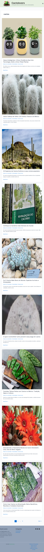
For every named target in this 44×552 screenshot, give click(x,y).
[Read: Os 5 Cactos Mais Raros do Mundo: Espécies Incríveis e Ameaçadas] (22, 258)
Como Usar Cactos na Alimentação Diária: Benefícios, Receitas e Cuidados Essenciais (20, 505)
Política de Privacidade (33, 544)
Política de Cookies (33, 548)
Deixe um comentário (7, 64)
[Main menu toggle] (43, 3)
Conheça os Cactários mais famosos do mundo (18, 226)
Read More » (5, 70)
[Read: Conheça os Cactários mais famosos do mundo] (22, 203)
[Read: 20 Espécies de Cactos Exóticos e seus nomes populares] (22, 149)
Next (40, 521)
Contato (33, 549)
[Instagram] (39, 528)
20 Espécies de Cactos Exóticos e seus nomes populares (21, 171)
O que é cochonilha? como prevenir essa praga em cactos (21, 337)
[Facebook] (35, 528)
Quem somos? (34, 546)
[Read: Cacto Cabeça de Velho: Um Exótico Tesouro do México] (22, 94)
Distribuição (18, 532)
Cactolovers (18, 3)
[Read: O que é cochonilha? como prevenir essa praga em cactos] (22, 314)
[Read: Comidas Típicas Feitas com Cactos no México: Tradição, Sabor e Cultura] (22, 369)
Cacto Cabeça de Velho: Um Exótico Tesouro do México (21, 116)
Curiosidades (14, 64)
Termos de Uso (34, 545)
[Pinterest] (37, 528)
